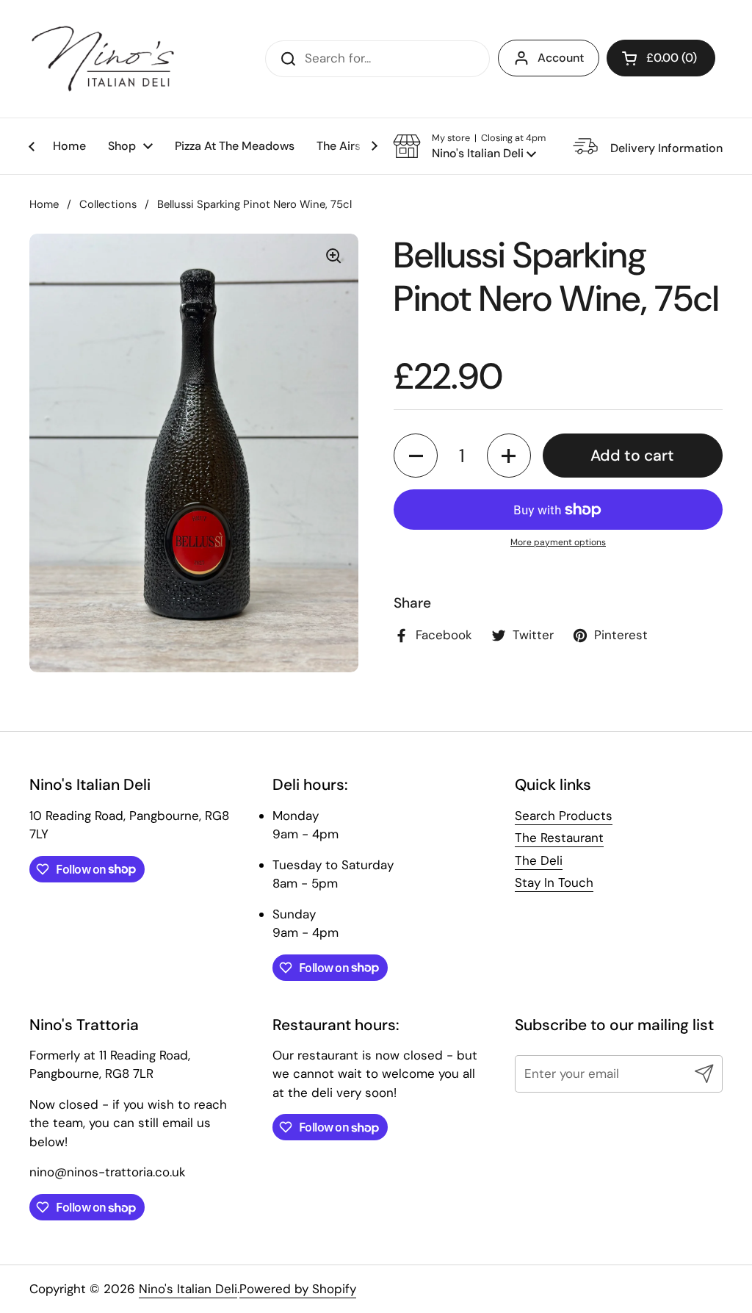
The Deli (539, 860)
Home (44, 204)
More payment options (558, 542)
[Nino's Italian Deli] (102, 59)
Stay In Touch (554, 882)
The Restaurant (559, 838)
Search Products (563, 815)
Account (561, 57)
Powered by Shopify (297, 1289)
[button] (661, 58)
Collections (108, 204)
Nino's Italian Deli (188, 1289)
